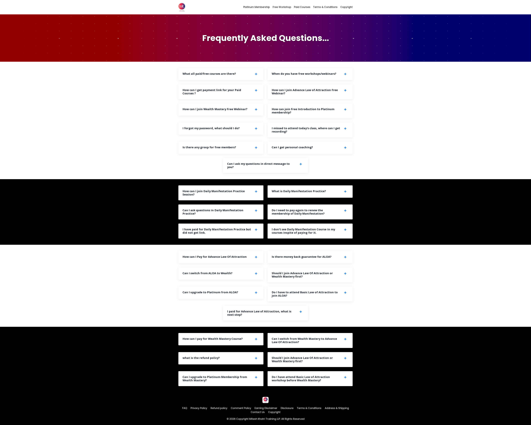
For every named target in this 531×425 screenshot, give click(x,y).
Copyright (346, 7)
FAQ (184, 408)
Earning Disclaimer (266, 408)
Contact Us (258, 412)
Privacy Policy (199, 408)
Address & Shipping (337, 408)
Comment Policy (241, 408)
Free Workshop (282, 7)
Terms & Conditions (325, 7)
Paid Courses (302, 7)
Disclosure (287, 408)
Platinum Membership (256, 7)
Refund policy (219, 408)
